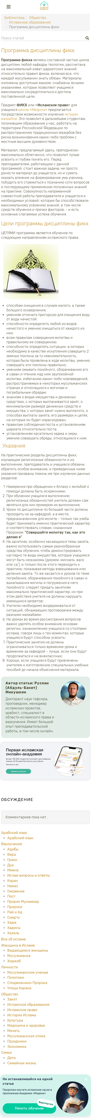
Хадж (12, 922)
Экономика (16, 1047)
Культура (15, 1020)
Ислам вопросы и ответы (28, 875)
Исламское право (22, 1010)
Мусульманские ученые (27, 972)
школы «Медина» (32, 110)
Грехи (12, 860)
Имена (13, 870)
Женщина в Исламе (18, 945)
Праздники (17, 1041)
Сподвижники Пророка (27, 983)
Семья (6, 1052)
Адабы (12, 849)
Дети (11, 1058)
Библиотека (14, 18)
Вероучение (11, 844)
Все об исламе (13, 939)
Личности (9, 967)
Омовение (16, 891)
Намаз (12, 886)
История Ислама (21, 1015)
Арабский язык (14, 833)
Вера (11, 854)
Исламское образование (30, 22)
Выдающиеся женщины (27, 950)
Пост (11, 896)
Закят (12, 999)
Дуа (10, 865)
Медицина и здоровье (26, 1025)
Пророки (14, 907)
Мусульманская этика (26, 1036)
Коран (12, 881)
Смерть (13, 917)
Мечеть (13, 1031)
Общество (37, 18)
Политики (15, 977)
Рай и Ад (14, 912)
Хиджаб (14, 961)
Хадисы (13, 928)
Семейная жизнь (21, 1063)
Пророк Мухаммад (23, 902)
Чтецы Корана (19, 988)
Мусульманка (18, 956)
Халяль (13, 933)
